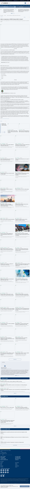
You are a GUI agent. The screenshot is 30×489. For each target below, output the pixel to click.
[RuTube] (1, 472)
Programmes (2, 457)
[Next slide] (4, 132)
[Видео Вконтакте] (5, 472)
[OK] (3, 470)
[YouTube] (5, 470)
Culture (16, 463)
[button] (8, 375)
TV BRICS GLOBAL (3, 458)
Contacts (17, 459)
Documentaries (17, 457)
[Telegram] (3, 472)
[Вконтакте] (1, 470)
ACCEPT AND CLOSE (24, 486)
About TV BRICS (3, 456)
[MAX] (8, 472)
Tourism (16, 464)
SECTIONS (1, 461)
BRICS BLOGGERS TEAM (4, 459)
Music (1, 463)
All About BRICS (18, 456)
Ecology (1, 462)
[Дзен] (8, 470)
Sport (1, 464)
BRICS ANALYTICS (18, 458)
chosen (10, 45)
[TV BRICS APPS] (1, 476)
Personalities (17, 462)
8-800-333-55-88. (2, 480)
